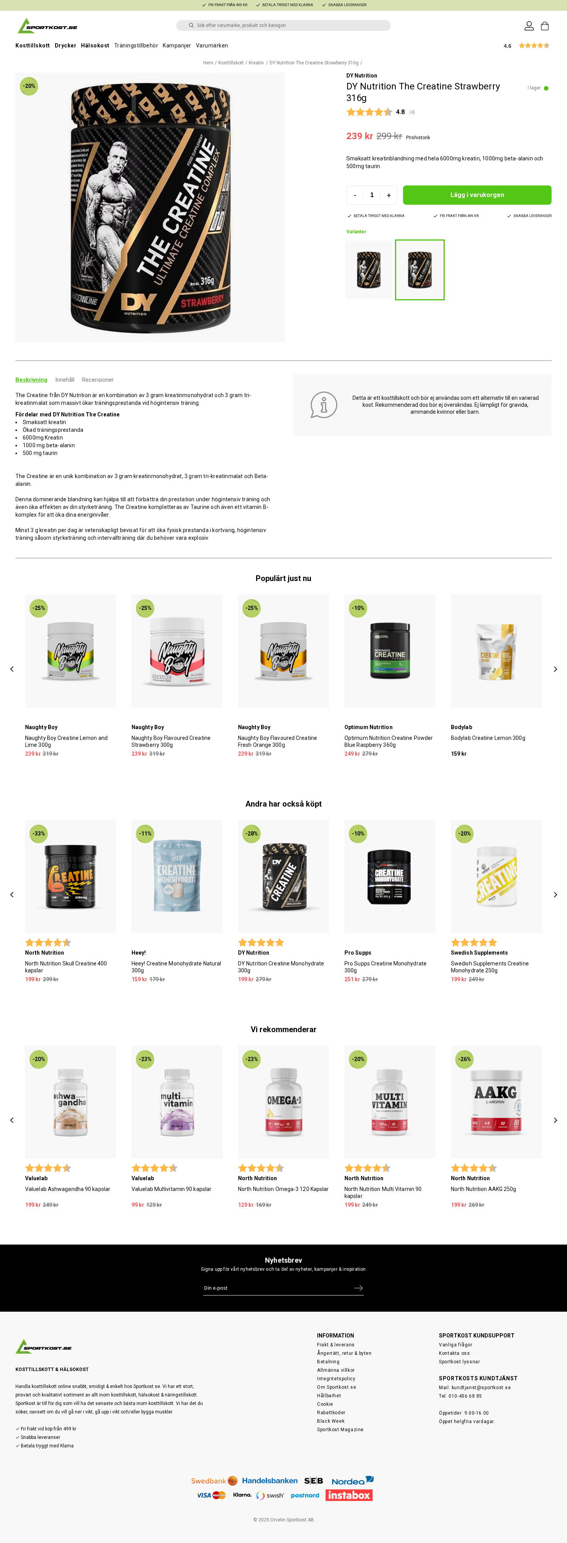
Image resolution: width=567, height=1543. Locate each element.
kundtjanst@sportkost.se (481, 1387)
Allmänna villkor (336, 1370)
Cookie (325, 1404)
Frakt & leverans (336, 1345)
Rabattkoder (331, 1412)
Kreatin (257, 63)
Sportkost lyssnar (459, 1361)
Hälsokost (95, 45)
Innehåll (64, 379)
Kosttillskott (32, 45)
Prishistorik (418, 137)
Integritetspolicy (336, 1378)
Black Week (330, 1421)
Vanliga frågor (455, 1345)
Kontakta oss (454, 1353)
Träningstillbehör (136, 45)
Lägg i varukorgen (477, 195)
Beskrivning (31, 379)
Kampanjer (177, 45)
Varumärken (212, 45)
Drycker (66, 45)
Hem (208, 63)
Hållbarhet (329, 1395)
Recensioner (98, 379)
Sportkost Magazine (340, 1429)
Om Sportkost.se (336, 1387)
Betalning (328, 1361)
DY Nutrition (361, 75)
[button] (150, 207)
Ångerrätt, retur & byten (344, 1353)
